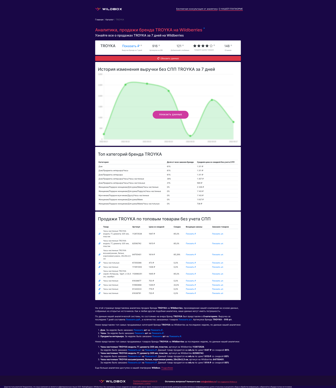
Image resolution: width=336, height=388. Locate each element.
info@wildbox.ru (208, 381)
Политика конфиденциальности (145, 381)
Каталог (110, 19)
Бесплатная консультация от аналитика (197, 8)
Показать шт (134, 350)
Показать (138, 330)
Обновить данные (170, 58)
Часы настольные (111, 263)
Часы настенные (110, 267)
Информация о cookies (142, 383)
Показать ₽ (131, 46)
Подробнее (167, 367)
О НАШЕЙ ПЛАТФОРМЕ (231, 8)
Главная (99, 19)
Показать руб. (133, 319)
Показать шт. (218, 234)
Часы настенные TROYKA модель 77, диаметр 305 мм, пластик (116, 234)
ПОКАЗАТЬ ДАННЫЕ (170, 114)
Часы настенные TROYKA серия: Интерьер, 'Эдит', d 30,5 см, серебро (117, 274)
